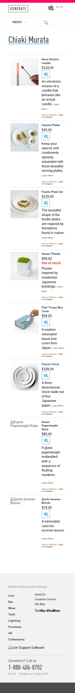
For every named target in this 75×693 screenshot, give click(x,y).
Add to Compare (52, 116)
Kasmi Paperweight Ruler (50, 425)
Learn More (47, 175)
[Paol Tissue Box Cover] (24, 320)
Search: (47, 22)
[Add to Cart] (46, 74)
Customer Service (45, 599)
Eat (10, 601)
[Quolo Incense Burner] (24, 511)
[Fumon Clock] (24, 376)
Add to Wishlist (49, 115)
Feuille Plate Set (52, 191)
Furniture (14, 627)
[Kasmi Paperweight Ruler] (24, 434)
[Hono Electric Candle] (24, 72)
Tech (11, 614)
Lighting (14, 620)
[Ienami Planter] (24, 266)
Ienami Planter (51, 253)
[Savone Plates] (24, 137)
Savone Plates (51, 125)
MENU (17, 22)
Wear (11, 608)
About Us (40, 594)
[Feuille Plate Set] (24, 204)
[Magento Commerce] (19, 8)
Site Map (40, 604)
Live (11, 595)
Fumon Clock (50, 364)
